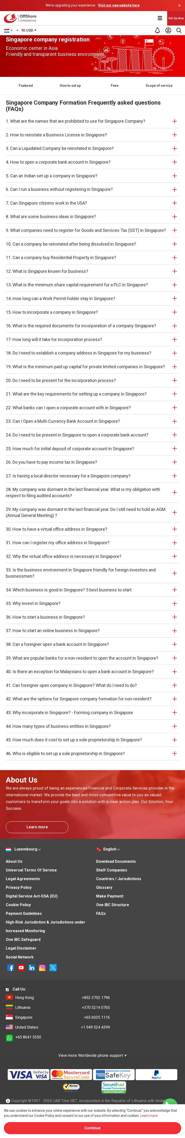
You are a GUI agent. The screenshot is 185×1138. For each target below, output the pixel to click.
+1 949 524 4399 (62, 1027)
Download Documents (116, 861)
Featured (26, 85)
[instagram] (43, 967)
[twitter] (53, 967)
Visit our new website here (118, 5)
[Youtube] (21, 967)
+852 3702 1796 (62, 997)
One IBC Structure (112, 905)
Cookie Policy (18, 905)
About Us (14, 861)
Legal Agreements (23, 879)
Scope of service (159, 85)
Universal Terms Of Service (31, 870)
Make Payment (109, 896)
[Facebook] (11, 967)
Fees (115, 85)
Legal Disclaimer (21, 948)
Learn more (37, 827)
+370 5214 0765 (62, 1007)
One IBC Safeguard (23, 939)
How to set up (70, 85)
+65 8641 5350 (28, 1037)
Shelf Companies (111, 870)
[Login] (168, 30)
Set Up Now (176, 18)
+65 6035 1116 (62, 1017)
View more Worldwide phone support (91, 1055)
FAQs (101, 913)
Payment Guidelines (24, 913)
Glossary (104, 887)
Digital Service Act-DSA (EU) (32, 896)
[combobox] (29, 30)
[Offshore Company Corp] (21, 18)
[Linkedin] (32, 967)
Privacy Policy (19, 887)
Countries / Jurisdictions (118, 879)
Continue (92, 1128)
